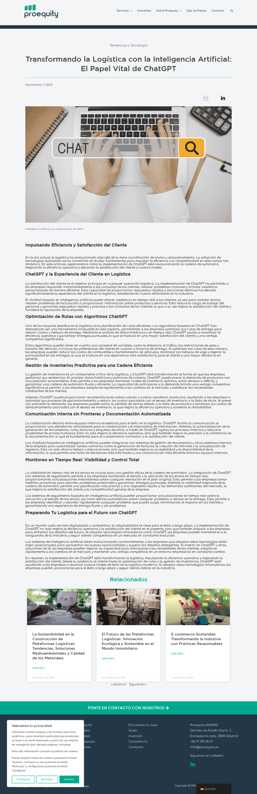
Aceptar (69, 779)
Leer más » (38, 668)
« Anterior (118, 684)
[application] (130, 11)
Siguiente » (137, 684)
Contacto (136, 747)
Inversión (136, 736)
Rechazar (47, 779)
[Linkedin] (192, 764)
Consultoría (138, 741)
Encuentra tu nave (143, 725)
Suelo (133, 730)
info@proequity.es (204, 747)
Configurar (23, 779)
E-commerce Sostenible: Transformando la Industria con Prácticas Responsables (197, 639)
